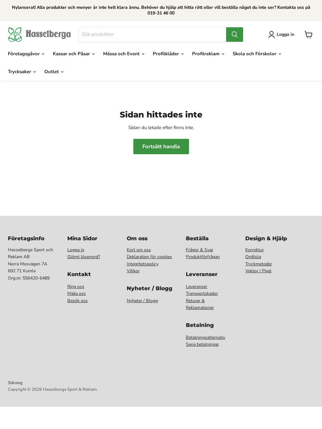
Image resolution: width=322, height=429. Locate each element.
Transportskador (202, 293)
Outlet (52, 71)
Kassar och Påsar (72, 54)
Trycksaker (20, 71)
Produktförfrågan (203, 257)
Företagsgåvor (24, 54)
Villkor (133, 271)
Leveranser (196, 287)
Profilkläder (166, 54)
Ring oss (75, 287)
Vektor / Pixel (258, 271)
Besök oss (77, 301)
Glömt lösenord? (83, 257)
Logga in (75, 250)
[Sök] (234, 34)
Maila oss (76, 293)
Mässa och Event (122, 54)
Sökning (15, 383)
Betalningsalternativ (205, 337)
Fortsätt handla (161, 146)
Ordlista (253, 257)
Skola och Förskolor (255, 54)
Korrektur (254, 250)
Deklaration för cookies (149, 257)
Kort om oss (139, 250)
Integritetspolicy (142, 264)
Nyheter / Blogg (142, 301)
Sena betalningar (202, 344)
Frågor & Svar (199, 250)
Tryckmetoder (258, 264)
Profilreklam (206, 54)
